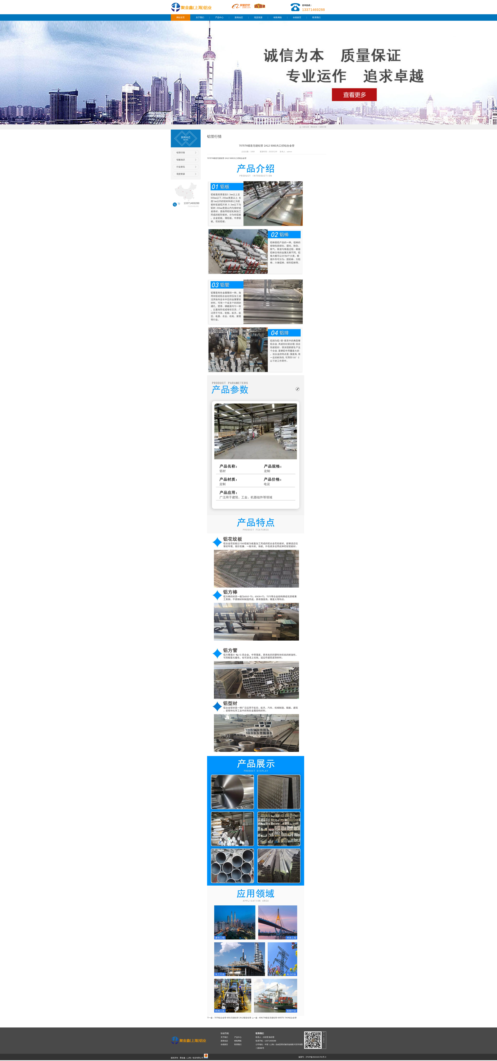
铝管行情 (181, 152)
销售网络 (277, 17)
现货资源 (258, 17)
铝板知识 (181, 160)
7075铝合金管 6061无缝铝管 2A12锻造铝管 (232, 1018)
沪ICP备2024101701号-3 (316, 1057)
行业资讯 (181, 167)
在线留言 (297, 17)
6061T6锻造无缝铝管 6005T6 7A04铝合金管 (278, 1018)
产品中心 (219, 17)
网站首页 (180, 17)
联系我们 (316, 17)
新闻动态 (239, 17)
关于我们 (200, 17)
